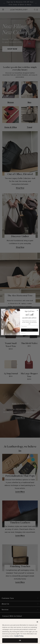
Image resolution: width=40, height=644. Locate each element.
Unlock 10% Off (29, 330)
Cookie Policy (18, 636)
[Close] (37, 621)
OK (20, 640)
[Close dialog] (37, 310)
